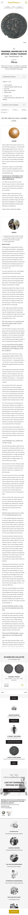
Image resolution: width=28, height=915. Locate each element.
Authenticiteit (4, 109)
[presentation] (3, 43)
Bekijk (14, 763)
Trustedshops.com (5, 806)
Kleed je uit (14, 720)
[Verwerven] (22, 685)
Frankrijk (19, 6)
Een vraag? (3, 112)
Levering (15, 109)
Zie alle (14, 698)
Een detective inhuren (14, 742)
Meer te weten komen (14, 790)
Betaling (24, 109)
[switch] (9, 815)
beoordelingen (8, 807)
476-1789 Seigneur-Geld (8, 8)
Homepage (8, 6)
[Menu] (12, 811)
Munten (13, 6)
